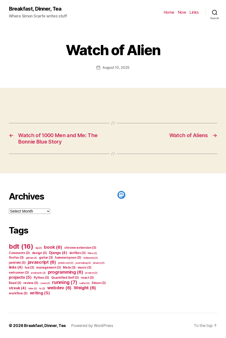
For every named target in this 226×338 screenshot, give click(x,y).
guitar (46, 257)
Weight (85, 287)
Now (182, 12)
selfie (84, 283)
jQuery (98, 262)
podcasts (38, 272)
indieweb (90, 257)
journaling (83, 262)
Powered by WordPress (92, 325)
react (87, 277)
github (31, 257)
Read (15, 283)
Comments (19, 253)
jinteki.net (65, 262)
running (64, 282)
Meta (69, 267)
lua (29, 267)
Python (41, 277)
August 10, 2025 (116, 67)
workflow (18, 293)
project (91, 272)
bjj (39, 247)
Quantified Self (65, 277)
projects (20, 277)
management (48, 267)
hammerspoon (68, 257)
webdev (59, 287)
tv (42, 288)
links (16, 267)
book (53, 247)
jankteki (17, 262)
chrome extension (80, 247)
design (39, 253)
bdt (21, 246)
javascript (42, 262)
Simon (99, 283)
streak (17, 288)
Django (58, 252)
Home (169, 12)
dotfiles (77, 253)
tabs (32, 288)
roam (45, 283)
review (30, 283)
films (92, 253)
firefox (16, 257)
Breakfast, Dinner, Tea (35, 8)
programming (65, 272)
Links (194, 12)
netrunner (19, 272)
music (84, 267)
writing (40, 292)
